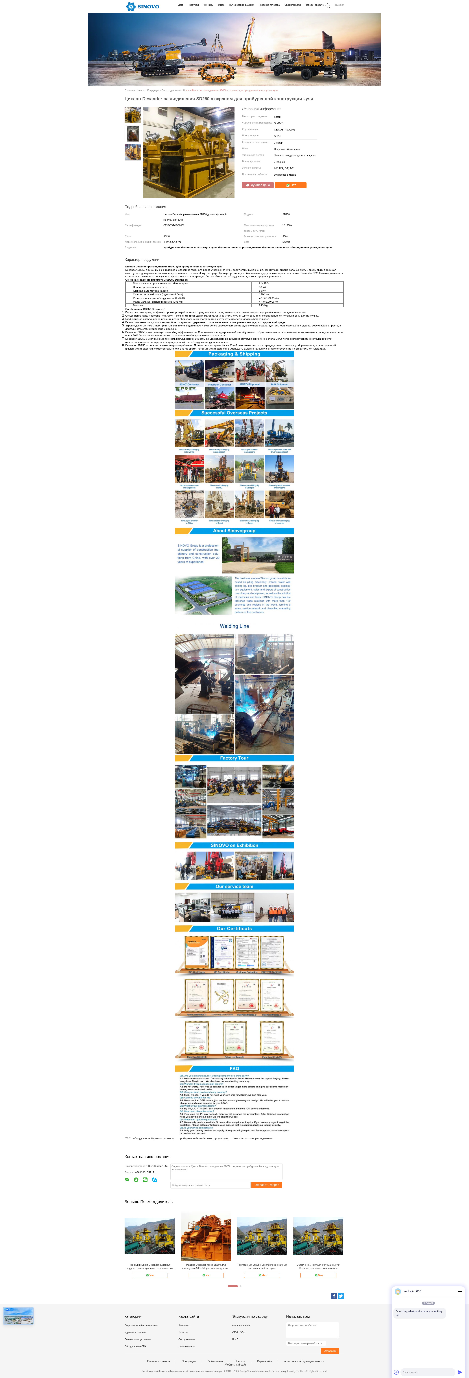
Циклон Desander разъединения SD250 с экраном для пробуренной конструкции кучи (230, 90)
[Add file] (396, 1372)
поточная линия (241, 1325)
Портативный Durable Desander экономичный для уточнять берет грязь (341, 1266)
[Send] (460, 1372)
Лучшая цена (260, 185)
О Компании (215, 1361)
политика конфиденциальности (304, 1361)
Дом (180, 5)
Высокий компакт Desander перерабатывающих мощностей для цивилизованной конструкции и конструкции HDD (177, 1266)
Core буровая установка (138, 1339)
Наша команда (186, 1346)
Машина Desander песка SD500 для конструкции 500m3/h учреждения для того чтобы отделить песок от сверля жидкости (285, 1266)
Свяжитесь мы (293, 5)
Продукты (193, 5)
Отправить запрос (266, 1184)
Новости (240, 1361)
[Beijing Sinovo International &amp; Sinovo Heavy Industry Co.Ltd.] (142, 6)
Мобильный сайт (235, 1364)
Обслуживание (186, 1339)
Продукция (189, 1361)
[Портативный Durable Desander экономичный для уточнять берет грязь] (341, 1235)
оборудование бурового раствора (153, 1138)
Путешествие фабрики (241, 5)
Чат (293, 185)
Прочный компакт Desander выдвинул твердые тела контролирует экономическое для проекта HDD (229, 1266)
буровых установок (135, 1332)
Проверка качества (269, 5)
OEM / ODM (238, 1332)
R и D (235, 1339)
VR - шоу (208, 5)
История (183, 1332)
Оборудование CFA (135, 1346)
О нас (221, 5)
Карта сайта (264, 1361)
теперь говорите (315, 5)
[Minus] (460, 1291)
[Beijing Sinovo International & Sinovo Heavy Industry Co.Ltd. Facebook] (334, 1296)
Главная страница (158, 1361)
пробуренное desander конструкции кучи (203, 1138)
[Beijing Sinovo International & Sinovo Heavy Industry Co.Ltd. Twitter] (341, 1296)
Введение (183, 1325)
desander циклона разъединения (253, 1138)
